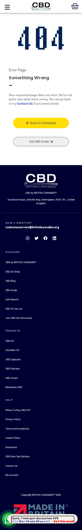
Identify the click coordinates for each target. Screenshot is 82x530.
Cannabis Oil (12, 350)
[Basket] (75, 6)
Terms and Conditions (17, 428)
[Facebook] (45, 238)
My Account (11, 475)
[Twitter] (36, 238)
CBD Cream (11, 378)
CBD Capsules (13, 359)
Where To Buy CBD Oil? (17, 410)
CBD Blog (10, 281)
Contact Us (25, 103)
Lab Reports (12, 299)
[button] (7, 7)
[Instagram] (27, 238)
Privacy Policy (13, 419)
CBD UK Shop (12, 271)
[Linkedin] (54, 238)
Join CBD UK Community (18, 318)
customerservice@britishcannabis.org (32, 227)
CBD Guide (11, 290)
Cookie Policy (12, 438)
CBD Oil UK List (13, 308)
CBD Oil (9, 341)
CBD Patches (12, 368)
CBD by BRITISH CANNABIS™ (21, 262)
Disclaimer (11, 447)
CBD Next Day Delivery (17, 456)
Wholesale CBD (13, 387)
